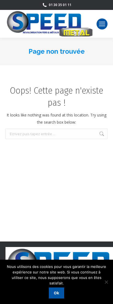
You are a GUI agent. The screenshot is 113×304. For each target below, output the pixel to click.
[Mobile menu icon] (102, 23)
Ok (56, 292)
